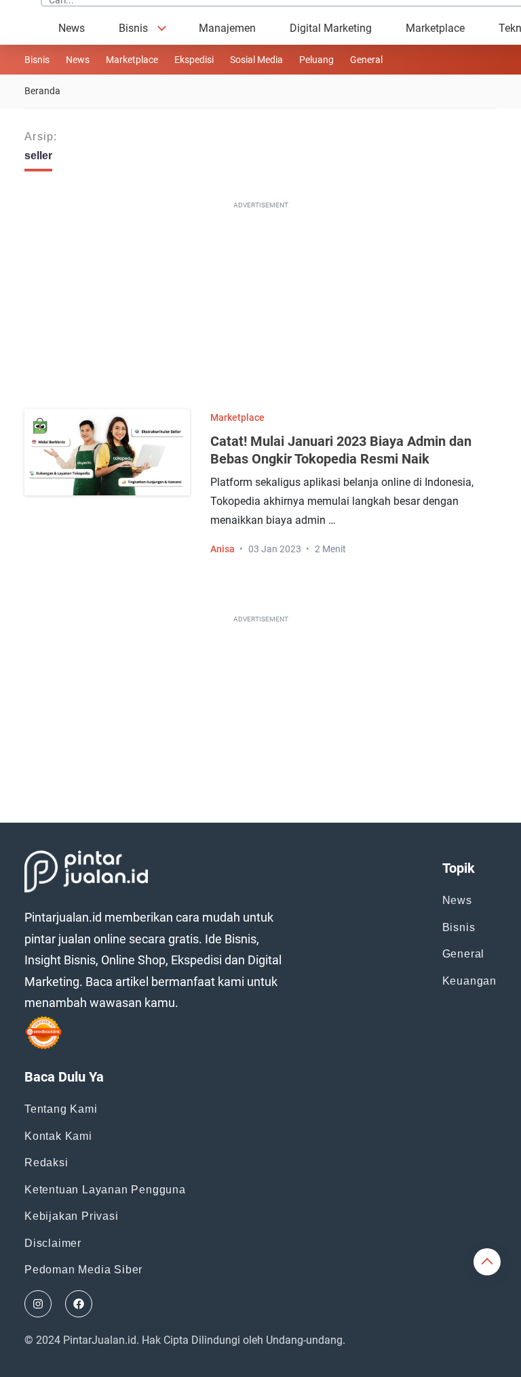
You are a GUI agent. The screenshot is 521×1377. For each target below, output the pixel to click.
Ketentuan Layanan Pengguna (105, 1189)
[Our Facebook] (78, 1303)
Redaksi (46, 1162)
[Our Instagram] (38, 1303)
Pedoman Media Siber (83, 1269)
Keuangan (469, 981)
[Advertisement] (266, 308)
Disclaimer (52, 1243)
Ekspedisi (194, 59)
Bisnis (133, 28)
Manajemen (227, 28)
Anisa (222, 548)
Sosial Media (256, 59)
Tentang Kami (61, 1109)
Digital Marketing (331, 28)
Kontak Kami (58, 1136)
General (463, 954)
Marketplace (435, 28)
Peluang (316, 59)
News (71, 28)
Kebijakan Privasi (71, 1216)
